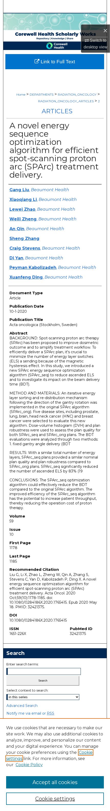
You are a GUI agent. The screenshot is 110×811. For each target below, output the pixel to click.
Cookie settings (55, 799)
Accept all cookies (55, 782)
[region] (55, 764)
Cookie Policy (29, 764)
